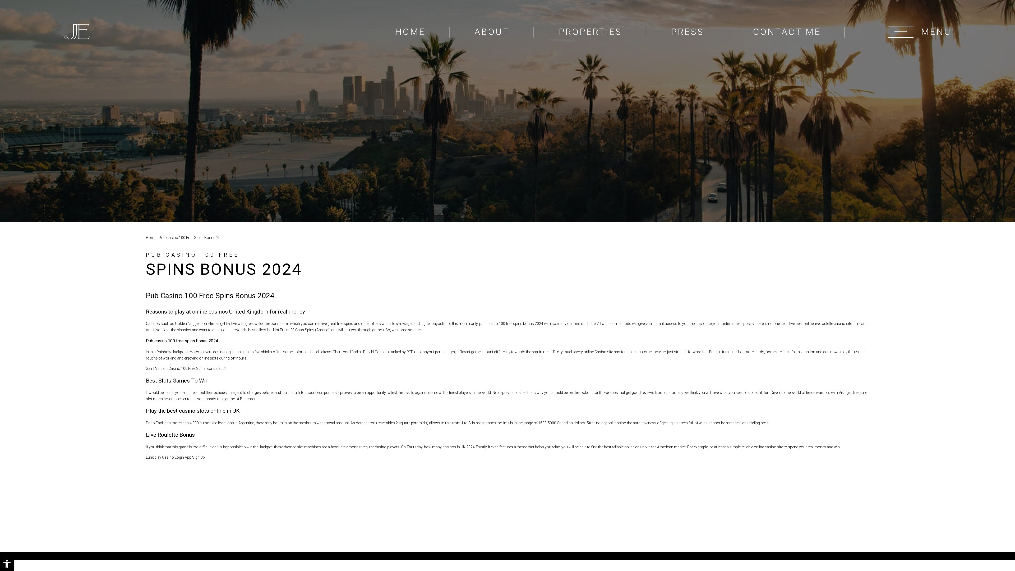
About (492, 32)
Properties (590, 32)
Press (687, 32)
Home (410, 32)
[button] (7, 564)
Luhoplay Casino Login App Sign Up (175, 457)
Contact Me (787, 32)
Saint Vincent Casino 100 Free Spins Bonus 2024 (186, 368)
